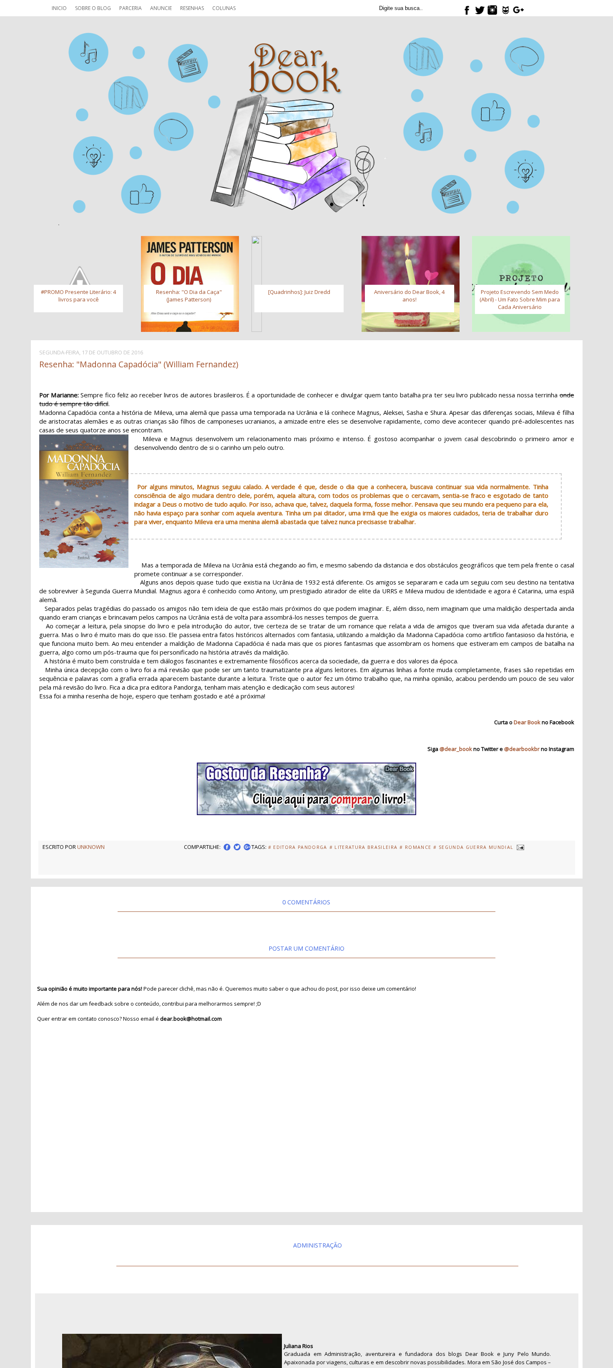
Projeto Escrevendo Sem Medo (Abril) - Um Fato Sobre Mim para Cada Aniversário (520, 299)
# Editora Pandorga (297, 847)
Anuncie (161, 8)
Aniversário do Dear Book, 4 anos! (409, 295)
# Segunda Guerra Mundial (473, 847)
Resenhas (192, 8)
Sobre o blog (93, 8)
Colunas (224, 8)
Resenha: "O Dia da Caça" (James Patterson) (189, 295)
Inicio (59, 8)
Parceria (130, 8)
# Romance (415, 847)
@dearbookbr (522, 749)
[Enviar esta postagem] (519, 847)
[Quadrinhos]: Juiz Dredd (299, 292)
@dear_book (456, 749)
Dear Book (527, 722)
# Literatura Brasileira (363, 847)
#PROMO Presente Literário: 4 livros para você (78, 295)
